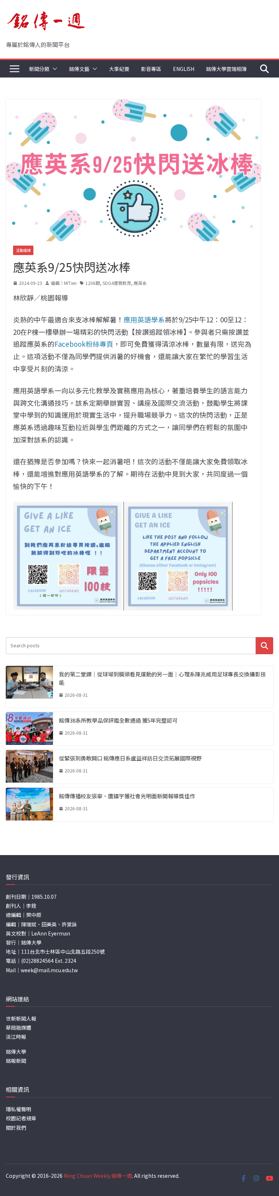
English (183, 68)
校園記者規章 (21, 1118)
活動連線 (23, 250)
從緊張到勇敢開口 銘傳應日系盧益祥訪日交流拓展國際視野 (130, 758)
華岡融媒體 (18, 1027)
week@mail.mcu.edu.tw (49, 970)
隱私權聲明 (18, 1109)
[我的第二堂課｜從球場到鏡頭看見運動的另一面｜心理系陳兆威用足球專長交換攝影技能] (29, 687)
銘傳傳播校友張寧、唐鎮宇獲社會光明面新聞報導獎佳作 (127, 796)
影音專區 (151, 68)
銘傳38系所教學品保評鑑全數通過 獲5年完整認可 (118, 720)
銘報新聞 (16, 1060)
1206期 (92, 283)
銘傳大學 (16, 1051)
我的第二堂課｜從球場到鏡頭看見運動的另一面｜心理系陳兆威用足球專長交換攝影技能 (162, 678)
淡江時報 (16, 1036)
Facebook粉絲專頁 (83, 344)
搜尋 (264, 645)
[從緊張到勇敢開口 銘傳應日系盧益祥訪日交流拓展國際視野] (29, 766)
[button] (53, 69)
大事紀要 (119, 68)
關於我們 (16, 1127)
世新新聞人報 (21, 1018)
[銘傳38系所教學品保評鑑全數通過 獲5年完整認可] (29, 729)
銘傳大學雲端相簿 (226, 68)
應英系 (140, 283)
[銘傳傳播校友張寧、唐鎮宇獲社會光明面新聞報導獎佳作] (29, 804)
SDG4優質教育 (116, 283)
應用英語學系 (144, 319)
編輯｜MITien (64, 283)
